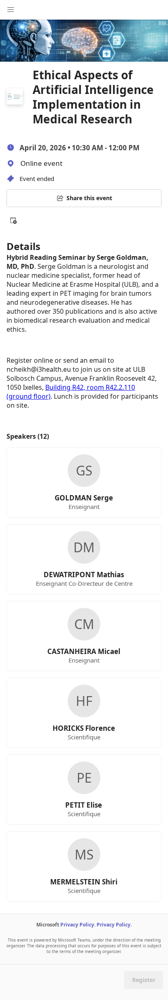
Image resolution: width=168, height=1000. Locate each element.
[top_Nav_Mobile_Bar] (10, 9)
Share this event (89, 198)
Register (143, 980)
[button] (13, 220)
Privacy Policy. (77, 924)
